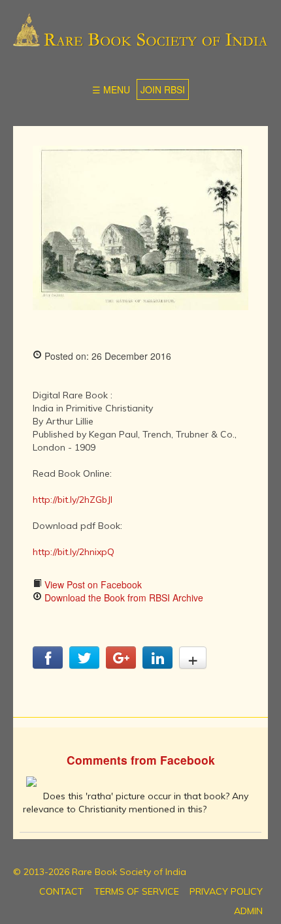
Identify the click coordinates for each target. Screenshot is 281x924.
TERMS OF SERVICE (136, 891)
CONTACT (61, 891)
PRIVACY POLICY (226, 891)
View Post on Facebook (92, 584)
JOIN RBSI (162, 89)
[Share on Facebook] (48, 664)
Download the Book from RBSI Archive (122, 597)
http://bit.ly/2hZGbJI (72, 499)
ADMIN (248, 911)
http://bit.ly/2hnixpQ (73, 552)
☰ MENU (111, 89)
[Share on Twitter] (84, 664)
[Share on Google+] (121, 664)
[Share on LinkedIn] (157, 664)
